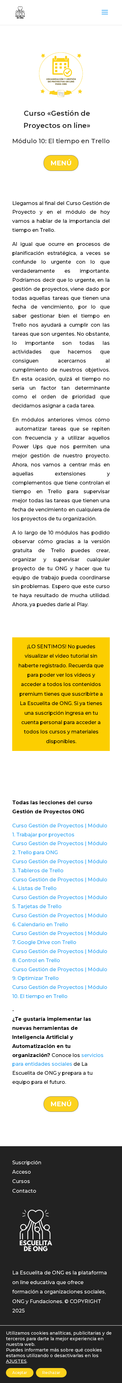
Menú (61, 163)
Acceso (21, 1172)
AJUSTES (16, 1361)
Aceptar (19, 1372)
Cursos (21, 1181)
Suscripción (26, 1163)
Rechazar (51, 1372)
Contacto (24, 1191)
